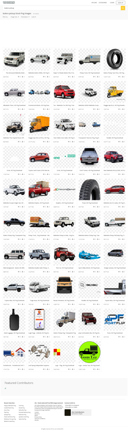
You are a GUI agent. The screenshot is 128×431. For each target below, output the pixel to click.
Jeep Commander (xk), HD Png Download (91, 333)
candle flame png (9, 408)
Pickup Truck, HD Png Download (90, 73)
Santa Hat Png (22, 419)
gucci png (6, 410)
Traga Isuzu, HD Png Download (39, 300)
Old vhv (37, 420)
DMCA (36, 415)
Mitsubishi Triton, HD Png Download (14, 105)
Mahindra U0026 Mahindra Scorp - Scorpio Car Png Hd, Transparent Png (100, 105)
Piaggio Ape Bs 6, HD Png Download (115, 105)
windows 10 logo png (10, 419)
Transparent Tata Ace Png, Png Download (91, 138)
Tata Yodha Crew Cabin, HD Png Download (66, 138)
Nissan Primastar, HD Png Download (64, 300)
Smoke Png (22, 408)
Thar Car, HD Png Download (64, 268)
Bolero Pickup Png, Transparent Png (14, 235)
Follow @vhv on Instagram (72, 405)
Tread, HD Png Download (90, 203)
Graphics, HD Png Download (64, 203)
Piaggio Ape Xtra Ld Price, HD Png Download (42, 138)
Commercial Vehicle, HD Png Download (40, 105)
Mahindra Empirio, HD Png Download (39, 203)
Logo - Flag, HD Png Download (64, 365)
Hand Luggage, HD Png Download (14, 333)
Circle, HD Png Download (14, 170)
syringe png (7, 414)
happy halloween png (10, 405)
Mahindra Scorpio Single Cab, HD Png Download (18, 203)
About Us (37, 414)
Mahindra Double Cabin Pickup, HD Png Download (43, 268)
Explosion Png (22, 414)
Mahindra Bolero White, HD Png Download (41, 73)
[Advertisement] (56, 34)
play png (6, 412)
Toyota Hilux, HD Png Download (14, 300)
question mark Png (24, 417)
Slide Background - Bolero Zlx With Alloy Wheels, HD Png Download (24, 268)
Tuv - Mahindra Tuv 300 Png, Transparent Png (67, 105)
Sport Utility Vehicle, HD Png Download (90, 268)
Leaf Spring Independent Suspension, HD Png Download (45, 365)
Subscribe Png (22, 410)
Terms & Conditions (40, 418)
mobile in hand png (9, 421)
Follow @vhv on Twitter (71, 407)
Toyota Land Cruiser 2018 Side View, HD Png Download (45, 170)
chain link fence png (9, 417)
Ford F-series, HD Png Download (90, 170)
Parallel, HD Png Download (115, 138)
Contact (37, 412)
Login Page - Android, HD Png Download (40, 333)
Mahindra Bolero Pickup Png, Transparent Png (93, 235)
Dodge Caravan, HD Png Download (115, 268)
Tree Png (21, 405)
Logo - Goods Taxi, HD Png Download (90, 365)
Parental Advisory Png (24, 412)
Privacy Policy (38, 417)
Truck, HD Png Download (114, 333)
